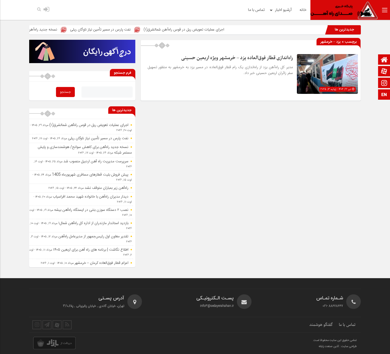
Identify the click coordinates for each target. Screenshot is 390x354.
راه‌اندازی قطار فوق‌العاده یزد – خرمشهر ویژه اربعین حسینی (237, 58)
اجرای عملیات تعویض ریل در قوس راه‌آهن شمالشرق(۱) (196, 29)
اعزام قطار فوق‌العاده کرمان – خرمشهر (101, 263)
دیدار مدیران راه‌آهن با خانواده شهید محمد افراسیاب (90, 197)
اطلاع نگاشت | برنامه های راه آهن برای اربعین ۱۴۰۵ (90, 250)
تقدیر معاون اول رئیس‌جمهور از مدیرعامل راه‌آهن (93, 236)
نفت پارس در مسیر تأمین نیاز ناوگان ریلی (112, 29)
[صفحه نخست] (384, 60)
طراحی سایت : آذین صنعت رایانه (338, 346)
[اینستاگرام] (384, 83)
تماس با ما (256, 10)
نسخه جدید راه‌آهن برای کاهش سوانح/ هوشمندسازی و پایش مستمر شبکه (85, 150)
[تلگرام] (46, 324)
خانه (303, 10)
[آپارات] (384, 72)
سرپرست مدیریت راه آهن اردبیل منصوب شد (95, 161)
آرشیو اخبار (283, 10)
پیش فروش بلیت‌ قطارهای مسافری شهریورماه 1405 (90, 175)
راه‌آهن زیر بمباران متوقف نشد (106, 188)
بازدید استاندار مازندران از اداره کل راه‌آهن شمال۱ (93, 223)
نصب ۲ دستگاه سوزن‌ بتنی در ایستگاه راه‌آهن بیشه (91, 210)
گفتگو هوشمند (321, 325)
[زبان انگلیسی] (384, 95)
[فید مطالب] (67, 324)
